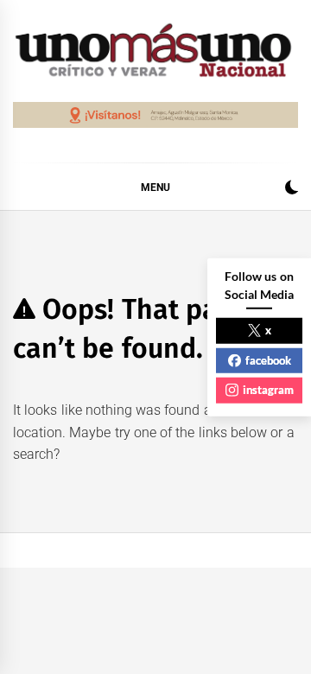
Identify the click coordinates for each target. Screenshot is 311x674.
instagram (268, 390)
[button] (291, 189)
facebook (268, 359)
